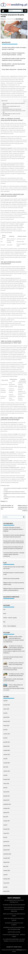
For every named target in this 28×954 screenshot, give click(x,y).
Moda (4, 613)
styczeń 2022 (6, 791)
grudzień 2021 (6, 796)
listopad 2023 (6, 746)
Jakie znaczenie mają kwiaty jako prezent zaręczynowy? (11, 107)
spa (11, 156)
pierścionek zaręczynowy (9, 657)
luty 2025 (5, 729)
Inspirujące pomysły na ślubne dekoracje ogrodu (14, 914)
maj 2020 (5, 874)
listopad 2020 (6, 849)
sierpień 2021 (6, 812)
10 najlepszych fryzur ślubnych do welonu (14, 491)
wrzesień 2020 (6, 858)
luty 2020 (5, 887)
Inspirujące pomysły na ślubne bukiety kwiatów (14, 919)
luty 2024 (5, 738)
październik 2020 (7, 854)
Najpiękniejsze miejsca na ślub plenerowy (14, 904)
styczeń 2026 (6, 717)
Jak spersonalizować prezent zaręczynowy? (11, 109)
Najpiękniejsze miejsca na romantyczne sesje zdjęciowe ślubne (13, 928)
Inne (4, 609)
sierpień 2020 (6, 862)
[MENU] (25, 11)
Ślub (7, 501)
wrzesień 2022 (6, 762)
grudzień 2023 (6, 742)
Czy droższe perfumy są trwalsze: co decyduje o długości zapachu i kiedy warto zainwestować (13, 554)
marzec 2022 (6, 783)
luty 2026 (5, 713)
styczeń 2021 (6, 841)
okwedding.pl (19, 19)
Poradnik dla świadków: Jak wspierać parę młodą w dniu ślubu (7, 507)
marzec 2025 (6, 725)
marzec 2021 (6, 833)
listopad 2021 (6, 800)
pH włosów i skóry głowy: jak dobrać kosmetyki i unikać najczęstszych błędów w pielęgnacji (13, 529)
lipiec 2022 (5, 767)
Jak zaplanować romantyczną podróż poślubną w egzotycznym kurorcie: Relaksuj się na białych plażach (13, 647)
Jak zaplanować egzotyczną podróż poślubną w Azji (14, 901)
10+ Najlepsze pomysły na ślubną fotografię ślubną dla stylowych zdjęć (13, 675)
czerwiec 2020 (6, 870)
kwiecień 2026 (6, 704)
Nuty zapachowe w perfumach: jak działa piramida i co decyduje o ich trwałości (14, 940)
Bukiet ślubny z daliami (14, 932)
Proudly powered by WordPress (9, 949)
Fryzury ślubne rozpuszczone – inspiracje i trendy (14, 69)
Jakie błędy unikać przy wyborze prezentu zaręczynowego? (11, 114)
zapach (22, 223)
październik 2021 (7, 804)
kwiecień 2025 (6, 721)
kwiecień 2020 (6, 878)
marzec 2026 (6, 709)
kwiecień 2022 (6, 779)
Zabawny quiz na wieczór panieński (11, 578)
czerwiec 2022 (6, 771)
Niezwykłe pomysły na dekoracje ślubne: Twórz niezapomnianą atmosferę (13, 664)
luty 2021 (5, 837)
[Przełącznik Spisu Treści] (24, 101)
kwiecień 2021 (6, 829)
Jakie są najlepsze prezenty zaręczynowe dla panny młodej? (13, 104)
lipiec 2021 (5, 816)
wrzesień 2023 (6, 750)
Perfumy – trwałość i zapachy (10, 617)
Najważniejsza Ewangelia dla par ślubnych (14, 923)
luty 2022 (5, 787)
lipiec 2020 (5, 866)
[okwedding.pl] (3, 11)
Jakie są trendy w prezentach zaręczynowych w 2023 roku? (13, 111)
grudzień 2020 (6, 845)
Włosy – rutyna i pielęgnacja (9, 626)
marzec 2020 (6, 883)
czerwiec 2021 (6, 820)
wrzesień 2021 (6, 808)
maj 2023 (5, 758)
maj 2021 (5, 825)
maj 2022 (5, 775)
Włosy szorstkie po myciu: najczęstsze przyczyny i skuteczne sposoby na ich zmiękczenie (14, 909)
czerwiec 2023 (6, 754)
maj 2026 (5, 700)
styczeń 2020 (6, 891)
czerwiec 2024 (6, 733)
